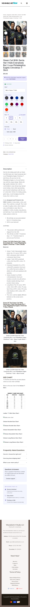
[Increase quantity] (13, 139)
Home (4, 14)
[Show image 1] (5, 48)
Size (15, 114)
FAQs (15, 565)
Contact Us (15, 563)
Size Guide (15, 569)
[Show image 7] (18, 54)
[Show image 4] (24, 48)
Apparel (9, 14)
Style (6, 87)
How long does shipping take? (12, 458)
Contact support (10, 478)
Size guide (22, 114)
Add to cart (22, 139)
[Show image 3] (18, 48)
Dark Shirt (14, 14)
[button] (24, 23)
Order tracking (15, 567)
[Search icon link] (21, 3)
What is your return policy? (11, 462)
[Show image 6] (12, 54)
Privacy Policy (15, 581)
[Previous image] (5, 32)
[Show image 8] (24, 54)
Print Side (7, 126)
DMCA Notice (15, 585)
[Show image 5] (5, 54)
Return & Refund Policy (15, 577)
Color (8, 95)
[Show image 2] (12, 48)
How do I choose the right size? (12, 454)
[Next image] (24, 32)
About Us (15, 561)
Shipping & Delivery (15, 583)
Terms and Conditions (15, 579)
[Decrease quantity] (7, 139)
